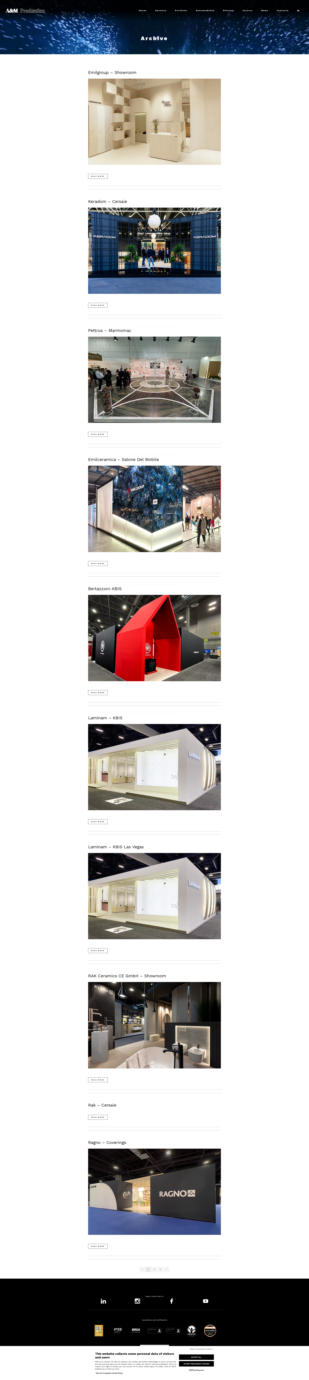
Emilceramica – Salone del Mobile (123, 459)
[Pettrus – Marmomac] (154, 380)
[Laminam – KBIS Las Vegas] (154, 896)
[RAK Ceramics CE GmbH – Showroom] (154, 1025)
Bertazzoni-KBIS (105, 588)
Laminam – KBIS (105, 717)
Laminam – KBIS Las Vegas (116, 846)
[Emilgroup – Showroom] (154, 122)
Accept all (196, 1357)
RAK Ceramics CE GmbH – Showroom (127, 975)
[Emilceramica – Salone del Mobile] (154, 509)
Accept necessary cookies (196, 1364)
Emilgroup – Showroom (112, 72)
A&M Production (101, 26)
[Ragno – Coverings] (154, 1192)
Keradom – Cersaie (107, 201)
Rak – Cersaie (102, 1105)
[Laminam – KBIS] (154, 767)
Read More (98, 176)
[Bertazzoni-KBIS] (154, 638)
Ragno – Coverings (107, 1142)
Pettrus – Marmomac (109, 330)
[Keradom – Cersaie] (154, 251)
